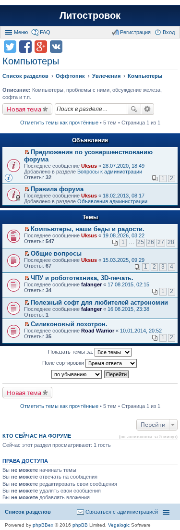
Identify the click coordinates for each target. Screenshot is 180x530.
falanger (91, 284)
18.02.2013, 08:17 (123, 195)
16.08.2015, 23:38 (128, 309)
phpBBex (43, 525)
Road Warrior (97, 330)
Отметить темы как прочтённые (59, 122)
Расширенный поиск (147, 109)
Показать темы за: (71, 352)
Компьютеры (30, 61)
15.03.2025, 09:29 (123, 260)
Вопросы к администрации (109, 171)
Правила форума (57, 189)
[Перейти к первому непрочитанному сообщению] (26, 152)
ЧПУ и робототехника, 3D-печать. (82, 278)
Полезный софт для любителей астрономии (99, 302)
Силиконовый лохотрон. (69, 324)
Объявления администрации (112, 201)
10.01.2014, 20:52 (141, 330)
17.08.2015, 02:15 (128, 284)
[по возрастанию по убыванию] (77, 374)
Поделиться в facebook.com (25, 46)
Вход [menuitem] (169, 32)
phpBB (80, 525)
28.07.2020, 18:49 (123, 166)
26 (150, 242)
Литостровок (90, 15)
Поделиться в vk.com (56, 46)
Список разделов (28, 512)
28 (171, 242)
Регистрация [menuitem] (135, 32)
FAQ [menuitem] (45, 32)
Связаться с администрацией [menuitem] (121, 512)
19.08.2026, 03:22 (123, 235)
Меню (21, 32)
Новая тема (24, 109)
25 (140, 242)
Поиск (134, 109)
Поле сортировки (63, 363)
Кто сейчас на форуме (36, 436)
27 (160, 242)
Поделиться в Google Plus (41, 46)
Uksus (89, 166)
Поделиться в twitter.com (10, 46)
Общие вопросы (56, 253)
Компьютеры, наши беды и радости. (87, 229)
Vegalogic (119, 525)
